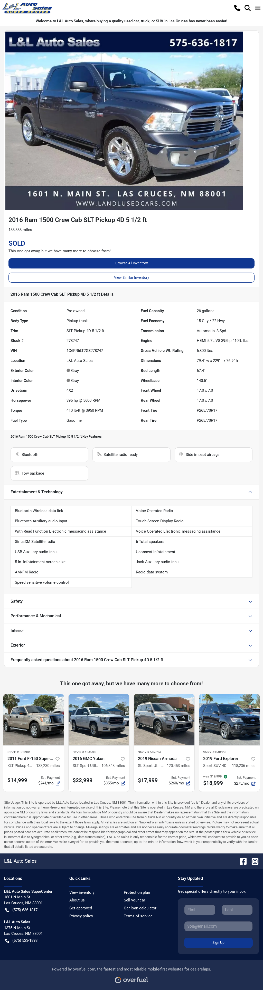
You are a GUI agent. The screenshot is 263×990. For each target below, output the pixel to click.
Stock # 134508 (84, 752)
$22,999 (82, 780)
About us (77, 900)
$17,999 (148, 780)
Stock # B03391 (19, 752)
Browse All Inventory (131, 263)
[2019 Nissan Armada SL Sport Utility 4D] (164, 719)
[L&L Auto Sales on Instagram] (253, 861)
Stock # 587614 (149, 752)
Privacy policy (81, 916)
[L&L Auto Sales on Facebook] (241, 861)
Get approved (80, 908)
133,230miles (48, 765)
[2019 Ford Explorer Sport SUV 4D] (229, 719)
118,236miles (244, 765)
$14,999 (17, 780)
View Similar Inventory (131, 277)
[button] (237, 8)
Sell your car (134, 900)
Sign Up (218, 942)
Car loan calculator (140, 908)
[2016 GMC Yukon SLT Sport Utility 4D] (99, 719)
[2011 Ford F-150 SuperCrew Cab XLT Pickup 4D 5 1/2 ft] (33, 719)
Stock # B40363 (214, 752)
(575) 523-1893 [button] (24, 940)
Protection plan (137, 892)
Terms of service (138, 916)
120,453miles (178, 765)
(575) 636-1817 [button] (24, 910)
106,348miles (113, 765)
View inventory (82, 892)
